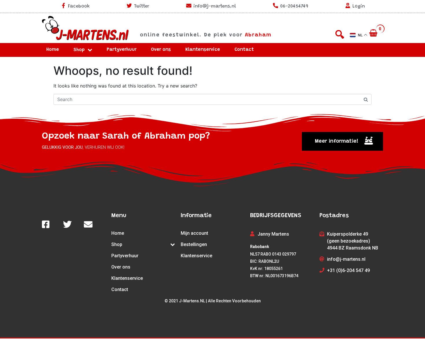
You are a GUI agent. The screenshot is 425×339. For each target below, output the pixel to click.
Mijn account (194, 233)
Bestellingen (194, 244)
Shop (79, 50)
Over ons (161, 49)
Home (52, 49)
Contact (244, 49)
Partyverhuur (121, 49)
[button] (342, 141)
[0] (374, 33)
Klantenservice (202, 49)
